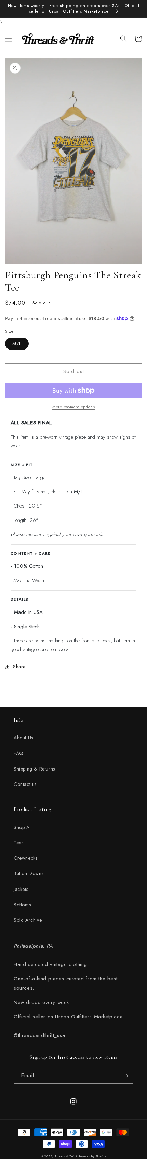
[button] (8, 38)
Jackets (21, 889)
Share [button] (19, 666)
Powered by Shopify (92, 1156)
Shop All (23, 827)
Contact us (25, 784)
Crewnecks (25, 858)
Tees (18, 842)
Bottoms (22, 904)
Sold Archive (28, 920)
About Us (23, 737)
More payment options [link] (73, 407)
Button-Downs (28, 873)
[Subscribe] (125, 1076)
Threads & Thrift (66, 1156)
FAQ (19, 753)
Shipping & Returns (34, 768)
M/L (17, 343)
